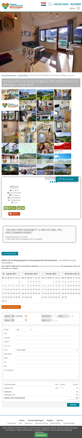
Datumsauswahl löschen (11, 307)
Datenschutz (11, 423)
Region (50, 420)
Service (60, 420)
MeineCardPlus (55, 423)
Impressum (28, 423)
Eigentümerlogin (69, 423)
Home (21, 420)
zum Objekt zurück (9, 253)
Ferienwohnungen (35, 420)
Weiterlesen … (40, 432)
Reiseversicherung (41, 423)
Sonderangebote (23, 75)
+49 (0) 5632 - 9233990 (67, 4)
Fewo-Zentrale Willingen (9, 75)
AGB (20, 423)
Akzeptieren (41, 435)
